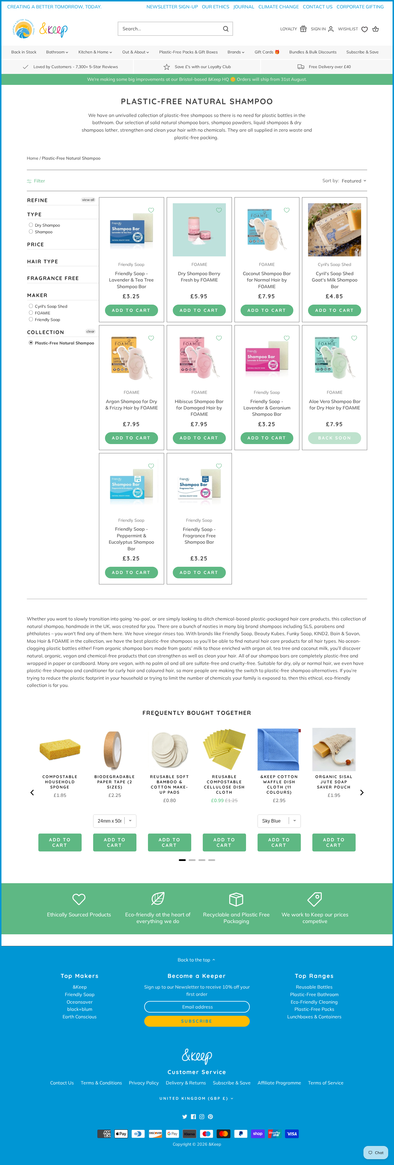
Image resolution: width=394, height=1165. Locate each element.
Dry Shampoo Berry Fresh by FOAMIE (199, 272)
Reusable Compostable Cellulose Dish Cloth (224, 784)
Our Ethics (215, 7)
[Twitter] (184, 1116)
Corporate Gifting (360, 7)
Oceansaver (80, 1002)
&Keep (80, 987)
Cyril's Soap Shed (50, 306)
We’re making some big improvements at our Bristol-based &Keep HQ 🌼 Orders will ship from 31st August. (197, 79)
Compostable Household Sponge (60, 782)
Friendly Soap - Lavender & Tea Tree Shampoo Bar (131, 275)
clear (90, 331)
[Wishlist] (354, 29)
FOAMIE (42, 312)
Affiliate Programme (279, 1083)
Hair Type (42, 261)
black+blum (79, 1009)
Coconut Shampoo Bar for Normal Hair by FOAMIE (267, 275)
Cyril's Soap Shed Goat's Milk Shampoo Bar (334, 275)
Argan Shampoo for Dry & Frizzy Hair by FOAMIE (131, 400)
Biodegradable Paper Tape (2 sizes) (114, 782)
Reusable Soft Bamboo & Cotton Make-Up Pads (169, 784)
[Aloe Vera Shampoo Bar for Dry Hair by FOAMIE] (334, 357)
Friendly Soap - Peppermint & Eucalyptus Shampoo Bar (131, 534)
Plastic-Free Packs (314, 1009)
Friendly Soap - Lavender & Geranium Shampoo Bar (266, 403)
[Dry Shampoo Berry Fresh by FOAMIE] (199, 229)
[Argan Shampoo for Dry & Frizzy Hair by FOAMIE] (131, 357)
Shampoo (43, 231)
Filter (39, 181)
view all (88, 199)
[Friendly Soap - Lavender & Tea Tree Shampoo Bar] (131, 229)
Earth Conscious (80, 1016)
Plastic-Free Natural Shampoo (64, 343)
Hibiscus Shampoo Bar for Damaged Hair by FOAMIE (199, 403)
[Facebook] (193, 1116)
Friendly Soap (47, 319)
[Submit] (225, 28)
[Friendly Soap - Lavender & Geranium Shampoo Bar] (267, 357)
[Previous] (32, 792)
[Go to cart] (376, 29)
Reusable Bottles (314, 987)
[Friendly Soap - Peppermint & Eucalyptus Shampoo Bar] (131, 485)
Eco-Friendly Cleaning (314, 1002)
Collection (45, 332)
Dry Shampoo (47, 225)
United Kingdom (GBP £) (194, 1098)
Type (34, 214)
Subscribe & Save (232, 1083)
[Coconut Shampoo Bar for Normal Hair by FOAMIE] (267, 229)
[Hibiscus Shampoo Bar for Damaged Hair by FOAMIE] (199, 357)
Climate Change (278, 7)
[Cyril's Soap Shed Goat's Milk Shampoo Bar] (334, 229)
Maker (37, 295)
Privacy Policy (144, 1083)
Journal (243, 7)
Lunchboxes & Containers (314, 1016)
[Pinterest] (210, 1116)
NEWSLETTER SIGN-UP (172, 7)
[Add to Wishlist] (151, 210)
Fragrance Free (53, 278)
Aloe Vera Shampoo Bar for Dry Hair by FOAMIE (335, 400)
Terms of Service (326, 1083)
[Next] (361, 792)
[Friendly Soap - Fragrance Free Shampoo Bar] (199, 485)
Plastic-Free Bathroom (314, 994)
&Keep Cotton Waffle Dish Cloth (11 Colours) (279, 784)
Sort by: (330, 180)
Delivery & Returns (186, 1083)
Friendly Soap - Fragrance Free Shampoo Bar (199, 531)
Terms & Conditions (101, 1083)
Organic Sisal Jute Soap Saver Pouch (334, 782)
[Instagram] (201, 1116)
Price (35, 244)
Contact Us (318, 7)
